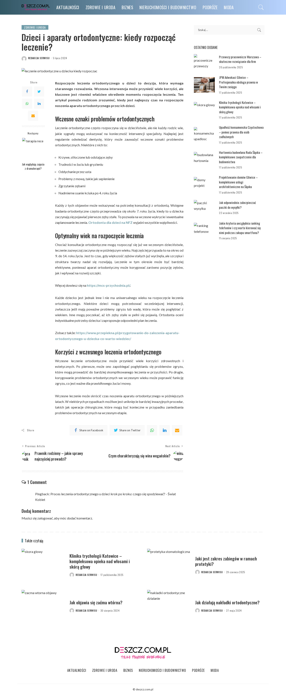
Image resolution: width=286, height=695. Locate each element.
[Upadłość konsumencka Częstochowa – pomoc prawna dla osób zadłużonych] (204, 135)
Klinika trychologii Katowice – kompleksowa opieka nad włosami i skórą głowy (240, 107)
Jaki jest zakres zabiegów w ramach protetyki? (226, 561)
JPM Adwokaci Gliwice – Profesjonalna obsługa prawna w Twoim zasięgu (238, 82)
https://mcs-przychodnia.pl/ (108, 285)
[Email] (33, 116)
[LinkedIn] (39, 104)
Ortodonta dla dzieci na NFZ (110, 222)
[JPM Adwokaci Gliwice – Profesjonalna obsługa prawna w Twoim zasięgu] (204, 85)
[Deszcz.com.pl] (36, 7)
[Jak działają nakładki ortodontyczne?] (169, 606)
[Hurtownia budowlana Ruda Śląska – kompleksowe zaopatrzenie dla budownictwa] (204, 160)
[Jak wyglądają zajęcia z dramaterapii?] (33, 149)
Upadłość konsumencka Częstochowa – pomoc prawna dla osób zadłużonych (241, 132)
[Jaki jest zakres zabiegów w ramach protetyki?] (169, 565)
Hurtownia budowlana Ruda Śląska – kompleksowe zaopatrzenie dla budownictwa (241, 157)
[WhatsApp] (27, 104)
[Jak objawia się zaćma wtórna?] (43, 606)
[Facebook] (27, 92)
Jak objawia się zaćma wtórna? (96, 602)
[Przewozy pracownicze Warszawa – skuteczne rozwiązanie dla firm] (204, 62)
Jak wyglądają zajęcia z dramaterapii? (33, 166)
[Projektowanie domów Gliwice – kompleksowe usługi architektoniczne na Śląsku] (204, 185)
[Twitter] (39, 92)
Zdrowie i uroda (35, 27)
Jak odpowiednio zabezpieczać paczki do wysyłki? (237, 205)
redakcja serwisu (39, 58)
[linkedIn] (164, 430)
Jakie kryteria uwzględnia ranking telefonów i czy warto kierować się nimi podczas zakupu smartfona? (240, 228)
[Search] (261, 7)
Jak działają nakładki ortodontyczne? (227, 602)
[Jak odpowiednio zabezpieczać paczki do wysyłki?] (204, 208)
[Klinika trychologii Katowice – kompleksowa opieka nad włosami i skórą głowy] (204, 110)
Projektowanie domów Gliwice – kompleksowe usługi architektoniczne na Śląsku (238, 182)
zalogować (45, 518)
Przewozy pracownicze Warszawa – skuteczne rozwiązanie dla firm (240, 59)
